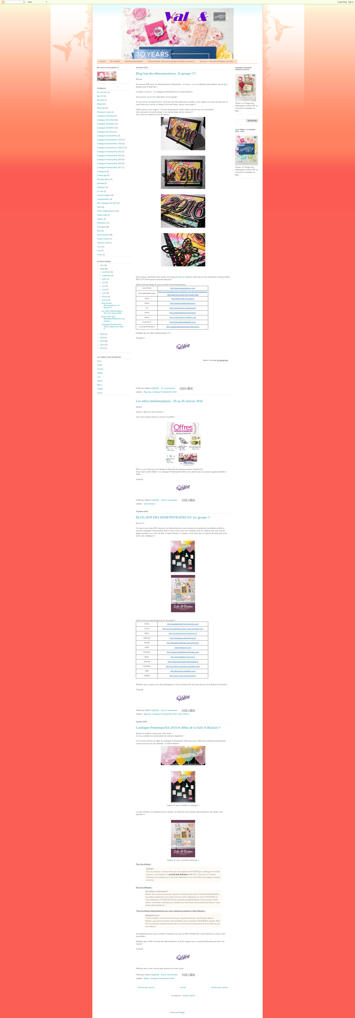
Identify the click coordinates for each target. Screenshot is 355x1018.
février (105, 297)
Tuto (99, 251)
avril (104, 290)
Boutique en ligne (104, 112)
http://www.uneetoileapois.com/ (182, 288)
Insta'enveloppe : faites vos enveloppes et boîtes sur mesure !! (171, 61)
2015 (102, 334)
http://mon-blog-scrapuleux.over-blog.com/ (183, 666)
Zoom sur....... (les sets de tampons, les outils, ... (217, 61)
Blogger (182, 1012)
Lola (98, 377)
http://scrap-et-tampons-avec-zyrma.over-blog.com (183, 629)
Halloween (101, 187)
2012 (102, 345)
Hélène (100, 373)
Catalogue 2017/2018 (105, 132)
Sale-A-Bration (149, 504)
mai (104, 286)
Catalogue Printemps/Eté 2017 (109, 167)
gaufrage (100, 183)
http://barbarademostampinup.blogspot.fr (182, 327)
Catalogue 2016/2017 (105, 128)
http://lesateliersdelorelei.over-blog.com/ (183, 643)
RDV (99, 231)
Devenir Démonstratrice (134, 61)
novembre (106, 272)
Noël (99, 207)
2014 (102, 338)
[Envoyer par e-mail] (181, 388)
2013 (102, 341)
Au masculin (102, 92)
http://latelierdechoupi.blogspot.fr (183, 313)
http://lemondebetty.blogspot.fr (183, 657)
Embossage (102, 175)
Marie (180, 277)
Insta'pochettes (103, 199)
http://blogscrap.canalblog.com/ (183, 671)
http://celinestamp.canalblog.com (183, 317)
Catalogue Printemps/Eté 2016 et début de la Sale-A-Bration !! (178, 727)
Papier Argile (102, 215)
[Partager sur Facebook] (188, 388)
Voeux (99, 255)
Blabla (146, 978)
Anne (99, 361)
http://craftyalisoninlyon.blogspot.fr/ (183, 633)
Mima (159, 102)
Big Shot (100, 100)
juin (104, 282)
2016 (102, 269)
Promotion (101, 227)
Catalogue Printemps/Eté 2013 (109, 152)
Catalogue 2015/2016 (105, 124)
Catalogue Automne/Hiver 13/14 (109, 140)
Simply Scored (103, 239)
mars (104, 293)
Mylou (99, 385)
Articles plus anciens (219, 987)
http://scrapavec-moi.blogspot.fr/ (183, 638)
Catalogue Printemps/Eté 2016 (164, 392)
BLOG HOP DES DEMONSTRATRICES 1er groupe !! (173, 517)
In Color (100, 191)
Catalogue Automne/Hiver (107, 136)
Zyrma (99, 393)
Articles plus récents (146, 987)
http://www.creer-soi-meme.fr (182, 299)
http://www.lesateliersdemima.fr (182, 303)
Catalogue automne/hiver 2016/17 (110, 148)
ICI (151, 97)
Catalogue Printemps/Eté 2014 (109, 156)
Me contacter (115, 61)
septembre (106, 276)
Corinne (100, 369)
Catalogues (101, 171)
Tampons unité (103, 243)
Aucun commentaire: (169, 500)
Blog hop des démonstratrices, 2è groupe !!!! (166, 73)
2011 (102, 348)
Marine (99, 381)
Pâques (100, 219)
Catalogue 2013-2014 (105, 120)
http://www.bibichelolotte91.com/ (183, 322)
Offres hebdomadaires (106, 211)
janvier (105, 300)
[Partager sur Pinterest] (191, 388)
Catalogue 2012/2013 (105, 116)
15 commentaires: (168, 388)
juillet (104, 279)
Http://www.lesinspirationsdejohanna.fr (183, 662)
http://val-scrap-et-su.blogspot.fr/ (183, 308)
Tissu (99, 247)
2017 (102, 265)
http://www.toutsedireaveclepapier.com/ (183, 652)
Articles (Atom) (189, 996)
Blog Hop (147, 392)
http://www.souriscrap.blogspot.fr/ (182, 676)
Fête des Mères (103, 179)
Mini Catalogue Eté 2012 (107, 203)
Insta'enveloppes (104, 195)
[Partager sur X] (186, 388)
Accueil (102, 61)
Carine (99, 365)
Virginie (100, 389)
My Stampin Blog (222, 360)
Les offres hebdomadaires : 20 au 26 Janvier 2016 (169, 401)
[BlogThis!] (183, 388)
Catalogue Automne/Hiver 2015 (109, 144)
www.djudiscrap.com (183, 647)
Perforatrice (101, 223)
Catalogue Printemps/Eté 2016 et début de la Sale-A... (113, 326)
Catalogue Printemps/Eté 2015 (109, 160)
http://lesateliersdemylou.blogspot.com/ (183, 624)
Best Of (100, 96)
